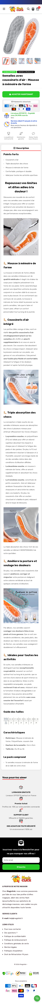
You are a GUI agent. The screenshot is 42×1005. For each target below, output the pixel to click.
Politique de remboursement (15, 940)
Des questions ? (10, 933)
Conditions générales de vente (16, 944)
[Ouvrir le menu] (4, 9)
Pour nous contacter (12, 929)
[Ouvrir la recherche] (28, 9)
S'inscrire (21, 867)
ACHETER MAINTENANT (22, 94)
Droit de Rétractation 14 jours (16, 954)
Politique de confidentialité (15, 936)
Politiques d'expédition (13, 951)
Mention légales (10, 947)
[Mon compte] (33, 8)
